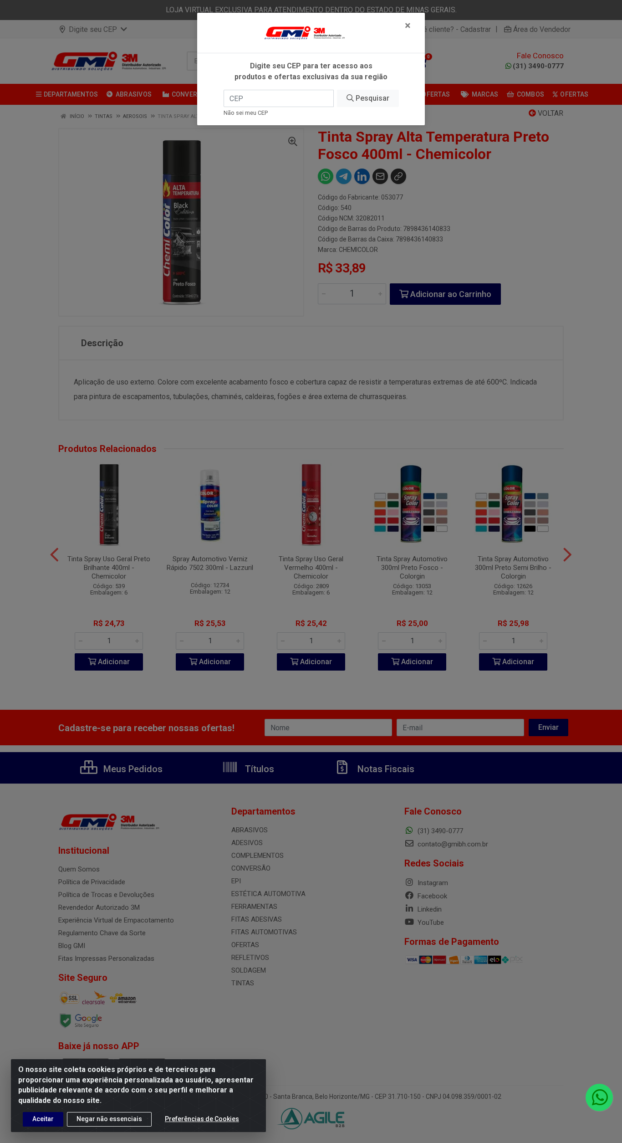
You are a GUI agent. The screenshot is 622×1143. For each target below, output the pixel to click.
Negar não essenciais (109, 1118)
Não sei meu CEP (246, 112)
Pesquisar (371, 98)
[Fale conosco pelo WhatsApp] (599, 1097)
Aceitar (43, 1118)
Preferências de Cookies (202, 1118)
